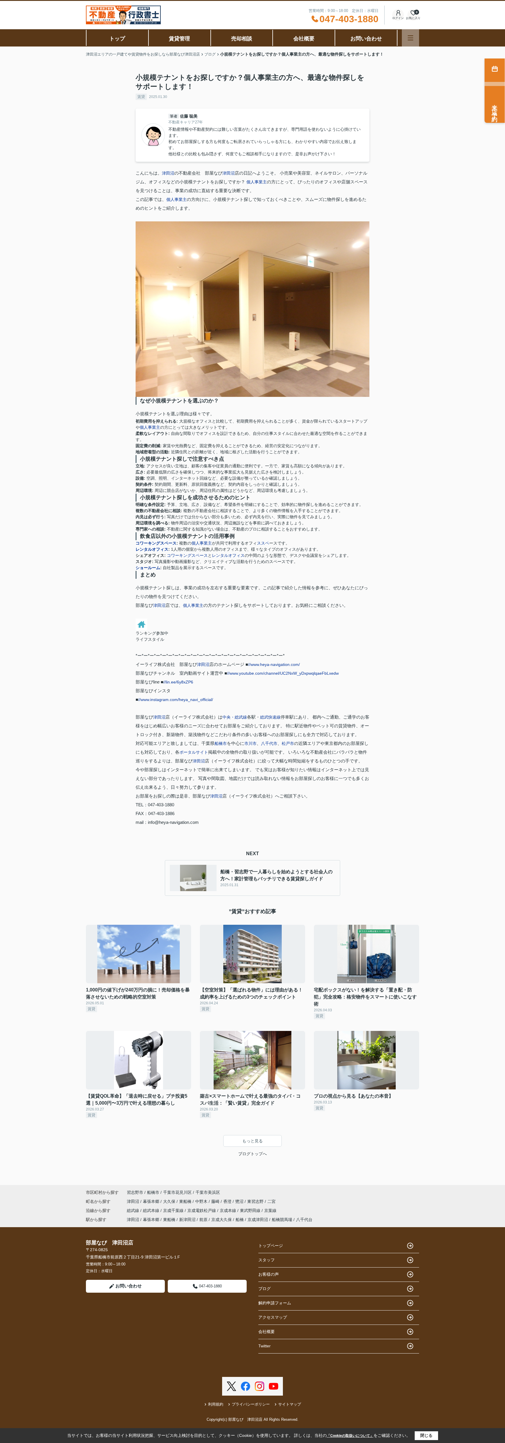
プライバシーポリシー (251, 1404)
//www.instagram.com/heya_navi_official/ (175, 699)
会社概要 (303, 39)
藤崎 (216, 1201)
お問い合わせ (366, 39)
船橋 (240, 1219)
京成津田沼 (258, 1219)
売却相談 (241, 39)
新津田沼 (187, 1219)
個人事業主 (256, 182)
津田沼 (168, 173)
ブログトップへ (252, 1153)
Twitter (264, 1346)
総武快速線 (270, 717)
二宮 (271, 1201)
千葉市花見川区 (177, 1192)
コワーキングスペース (156, 543)
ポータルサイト (193, 752)
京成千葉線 (174, 1210)
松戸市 (288, 743)
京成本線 (228, 1210)
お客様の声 (268, 1274)
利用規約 (215, 1404)
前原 (203, 1219)
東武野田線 (251, 1210)
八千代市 (269, 743)
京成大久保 (221, 1219)
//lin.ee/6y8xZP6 (178, 682)
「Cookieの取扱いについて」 (350, 1436)
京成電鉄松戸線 (202, 1210)
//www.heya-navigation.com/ (274, 664)
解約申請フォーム (274, 1303)
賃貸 (141, 96)
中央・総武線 (234, 717)
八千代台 (304, 1219)
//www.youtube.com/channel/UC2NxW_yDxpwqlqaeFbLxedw (283, 673)
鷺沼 (240, 1201)
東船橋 (186, 1201)
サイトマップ (289, 1404)
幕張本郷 (151, 1201)
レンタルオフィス (152, 549)
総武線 (133, 1210)
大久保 (170, 1201)
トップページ (270, 1245)
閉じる (426, 1435)
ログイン (398, 18)
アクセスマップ (272, 1317)
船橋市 (221, 743)
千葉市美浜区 (208, 1192)
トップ (117, 39)
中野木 (202, 1201)
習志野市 (135, 1192)
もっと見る (252, 1141)
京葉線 (270, 1210)
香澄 (228, 1201)
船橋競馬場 (282, 1219)
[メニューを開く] (410, 38)
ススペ (263, 543)
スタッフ (266, 1260)
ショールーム (148, 567)
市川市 (250, 743)
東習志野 (256, 1201)
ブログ (264, 1288)
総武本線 (151, 1210)
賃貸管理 (179, 39)
